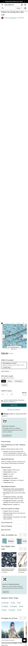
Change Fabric (6, 367)
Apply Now (5, 592)
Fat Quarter (18, 381)
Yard (3, 381)
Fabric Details (6, 371)
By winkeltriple (4, 572)
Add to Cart (14, 405)
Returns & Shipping (14, 526)
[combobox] (19, 8)
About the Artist (14, 530)
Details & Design (14, 441)
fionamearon (13, 17)
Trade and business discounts (14, 1)
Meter (10, 381)
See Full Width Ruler (14, 347)
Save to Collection (14, 410)
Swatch (4, 385)
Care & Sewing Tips (14, 522)
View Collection (7, 435)
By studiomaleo (21, 572)
